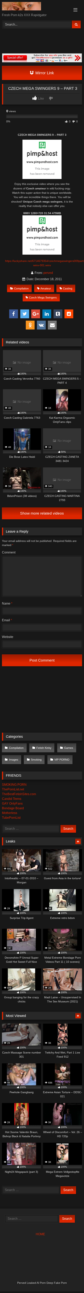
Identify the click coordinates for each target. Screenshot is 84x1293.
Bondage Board (13, 808)
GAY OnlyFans (12, 803)
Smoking (36, 759)
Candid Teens (11, 798)
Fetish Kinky (43, 747)
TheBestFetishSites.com (19, 794)
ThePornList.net (13, 789)
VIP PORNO (61, 759)
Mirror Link (44, 73)
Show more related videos (42, 513)
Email (7, 620)
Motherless (9, 813)
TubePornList (11, 817)
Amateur (45, 288)
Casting (67, 288)
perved (48, 272)
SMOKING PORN (14, 784)
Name (7, 603)
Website (7, 637)
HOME (40, 1234)
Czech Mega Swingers (43, 297)
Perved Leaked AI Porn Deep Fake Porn (42, 1282)
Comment (8, 552)
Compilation (21, 288)
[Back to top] (72, 1281)
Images (13, 759)
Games (68, 747)
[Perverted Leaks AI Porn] (34, 7)
